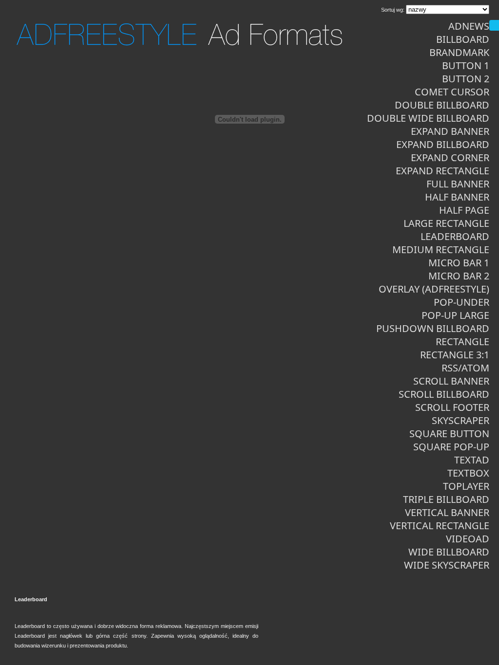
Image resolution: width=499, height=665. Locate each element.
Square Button (449, 433)
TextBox (468, 473)
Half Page (464, 210)
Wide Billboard (448, 551)
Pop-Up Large (455, 315)
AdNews (468, 26)
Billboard (462, 39)
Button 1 (465, 65)
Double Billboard (442, 104)
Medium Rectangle (440, 249)
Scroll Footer (452, 407)
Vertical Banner (447, 512)
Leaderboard (455, 236)
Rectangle (462, 341)
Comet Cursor (452, 91)
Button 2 (465, 78)
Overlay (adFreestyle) (434, 289)
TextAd (471, 459)
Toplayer (466, 486)
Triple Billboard (446, 499)
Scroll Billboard (444, 394)
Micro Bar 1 (458, 262)
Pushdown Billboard (432, 328)
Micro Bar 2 (458, 275)
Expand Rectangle (442, 170)
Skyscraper (460, 420)
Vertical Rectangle (439, 525)
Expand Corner (450, 157)
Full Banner (457, 183)
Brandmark (459, 52)
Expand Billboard (442, 144)
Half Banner (457, 196)
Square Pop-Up (451, 446)
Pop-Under (461, 302)
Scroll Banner (451, 381)
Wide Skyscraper (446, 565)
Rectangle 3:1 (454, 354)
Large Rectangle (446, 223)
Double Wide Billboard (428, 118)
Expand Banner (450, 131)
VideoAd (467, 538)
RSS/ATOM (465, 367)
